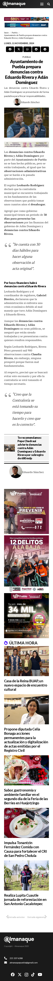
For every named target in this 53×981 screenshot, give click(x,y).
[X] (20, 975)
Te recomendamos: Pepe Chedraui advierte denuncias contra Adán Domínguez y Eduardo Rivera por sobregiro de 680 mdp (32, 448)
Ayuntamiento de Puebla (31, 159)
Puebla (26, 57)
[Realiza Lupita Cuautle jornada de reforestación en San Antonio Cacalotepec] (26, 875)
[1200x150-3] (26, 144)
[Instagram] (26, 975)
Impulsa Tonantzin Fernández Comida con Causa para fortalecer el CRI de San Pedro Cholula (25, 849)
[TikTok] (33, 974)
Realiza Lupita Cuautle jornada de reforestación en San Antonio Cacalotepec (25, 899)
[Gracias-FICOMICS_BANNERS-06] (26, 25)
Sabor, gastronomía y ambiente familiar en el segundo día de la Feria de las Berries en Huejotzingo (26, 796)
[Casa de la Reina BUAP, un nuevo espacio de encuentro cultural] (26, 661)
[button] (42, 4)
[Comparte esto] (10, 49)
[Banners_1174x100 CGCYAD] (26, 19)
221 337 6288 (16, 958)
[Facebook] (13, 974)
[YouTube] (40, 974)
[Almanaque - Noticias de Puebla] (14, 4)
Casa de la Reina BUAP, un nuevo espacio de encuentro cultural (25, 685)
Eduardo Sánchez (30, 102)
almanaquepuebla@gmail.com (24, 962)
